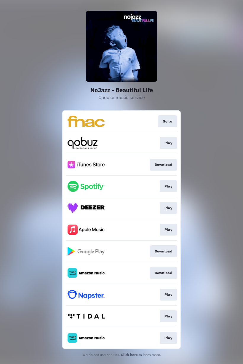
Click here (129, 354)
